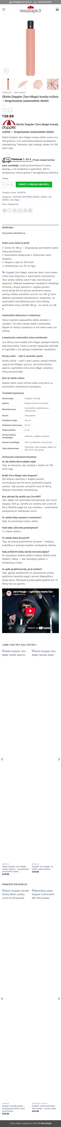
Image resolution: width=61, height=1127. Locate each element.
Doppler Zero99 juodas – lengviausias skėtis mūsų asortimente (13, 1108)
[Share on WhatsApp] (4, 210)
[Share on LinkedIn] (30, 210)
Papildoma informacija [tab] (13, 233)
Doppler (10, 272)
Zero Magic (20, 92)
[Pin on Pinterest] (25, 210)
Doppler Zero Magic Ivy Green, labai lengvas (42, 867)
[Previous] (6, 48)
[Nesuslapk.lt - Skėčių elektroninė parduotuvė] (30, 9)
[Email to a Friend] (20, 210)
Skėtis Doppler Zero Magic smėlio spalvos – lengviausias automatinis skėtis (15, 869)
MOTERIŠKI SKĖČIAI (30, 197)
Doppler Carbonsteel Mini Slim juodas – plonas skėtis (44, 1107)
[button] (4, 9)
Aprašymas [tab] (7, 227)
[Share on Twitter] (15, 210)
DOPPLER (6, 92)
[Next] (54, 48)
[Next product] (4, 110)
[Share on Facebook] (10, 210)
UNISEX (43, 197)
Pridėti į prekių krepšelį (34, 184)
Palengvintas (13, 204)
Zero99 (25, 305)
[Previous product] (10, 110)
